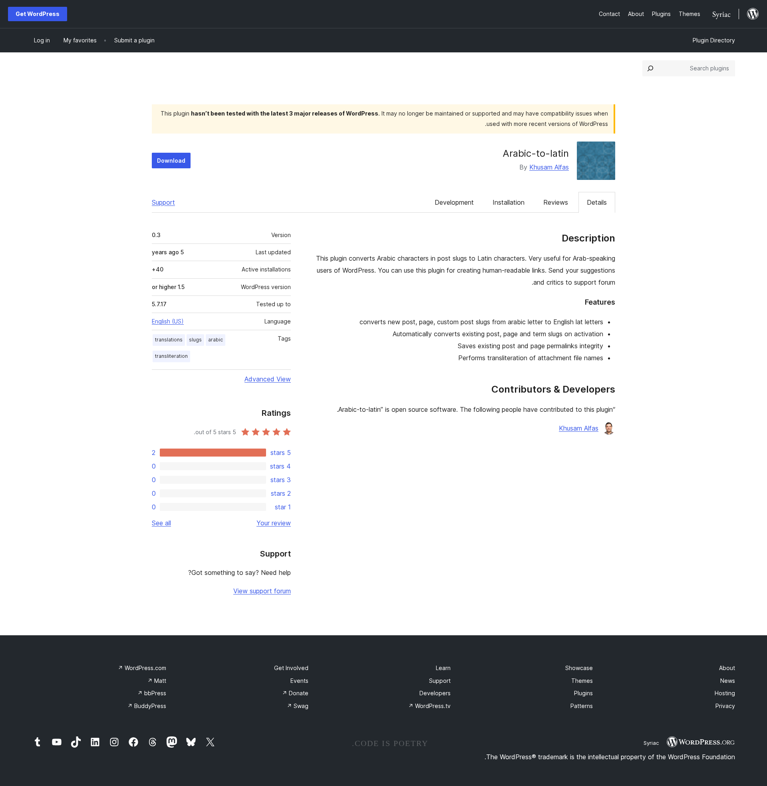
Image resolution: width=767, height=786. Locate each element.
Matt (156, 680)
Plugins (583, 693)
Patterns (581, 705)
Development (454, 202)
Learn (443, 667)
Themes (582, 680)
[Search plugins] (650, 68)
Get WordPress (38, 13)
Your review (273, 523)
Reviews (555, 202)
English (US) (168, 321)
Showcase (579, 667)
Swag (297, 705)
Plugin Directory (714, 40)
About (727, 667)
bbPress (151, 693)
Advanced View (267, 379)
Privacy (725, 705)
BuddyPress (146, 705)
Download (171, 160)
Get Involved (291, 667)
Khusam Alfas (549, 167)
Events (299, 680)
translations (169, 340)
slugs (195, 340)
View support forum (262, 591)
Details (597, 202)
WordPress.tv (429, 705)
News (727, 680)
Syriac (651, 743)
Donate (295, 693)
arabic (215, 340)
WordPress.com (142, 667)
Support (163, 202)
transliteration (171, 356)
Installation (509, 202)
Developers (435, 693)
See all (161, 523)
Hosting (725, 693)
